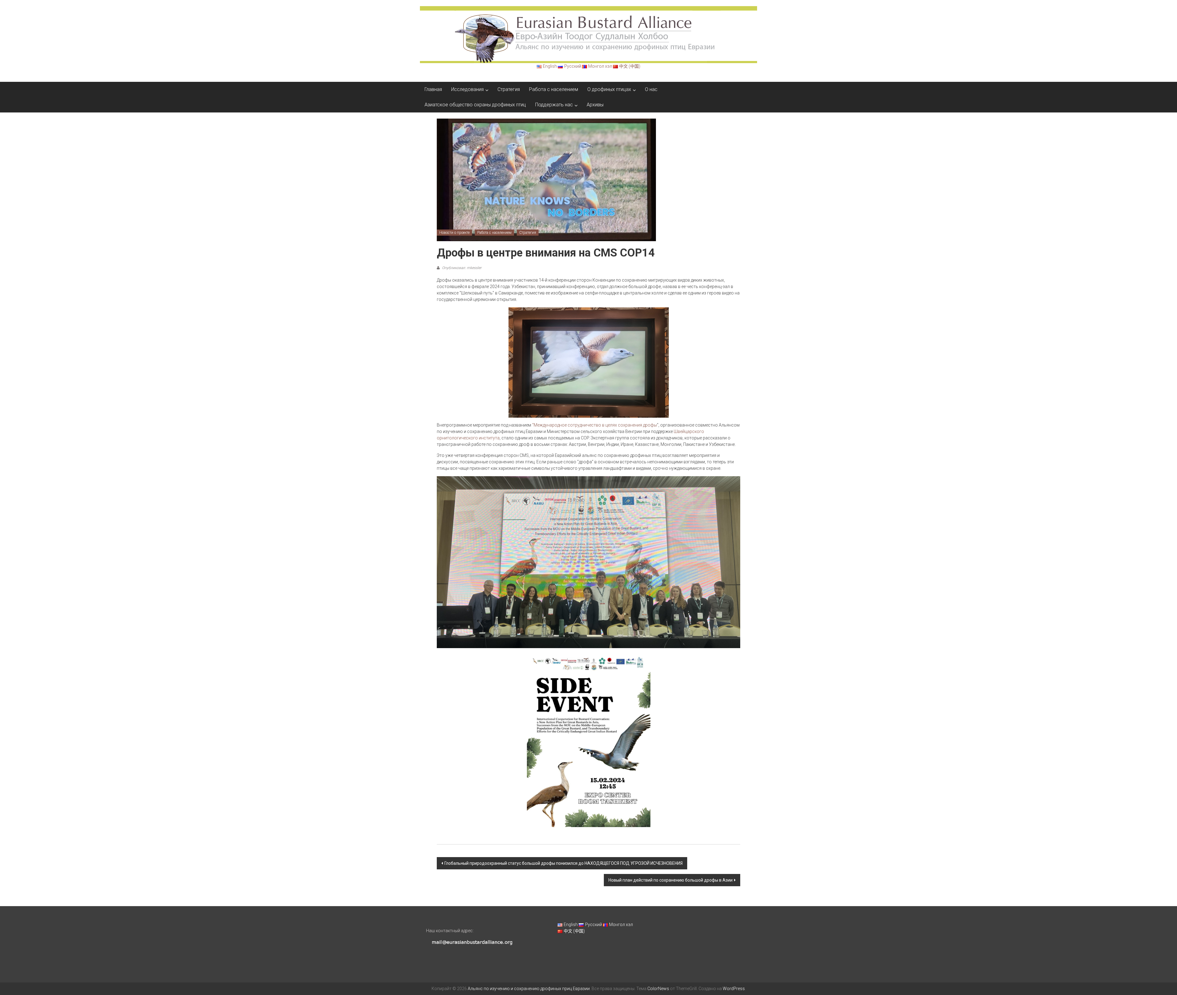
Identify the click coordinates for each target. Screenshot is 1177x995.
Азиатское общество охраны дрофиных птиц (475, 105)
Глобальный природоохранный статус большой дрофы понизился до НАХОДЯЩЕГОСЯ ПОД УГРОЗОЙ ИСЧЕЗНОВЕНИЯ (563, 863)
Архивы (595, 105)
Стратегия (508, 89)
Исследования (467, 89)
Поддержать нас (554, 105)
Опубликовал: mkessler (461, 268)
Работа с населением (553, 89)
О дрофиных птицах (609, 89)
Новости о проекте (454, 232)
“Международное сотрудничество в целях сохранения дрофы (594, 425)
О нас (651, 89)
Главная (433, 89)
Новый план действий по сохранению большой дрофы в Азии (670, 880)
